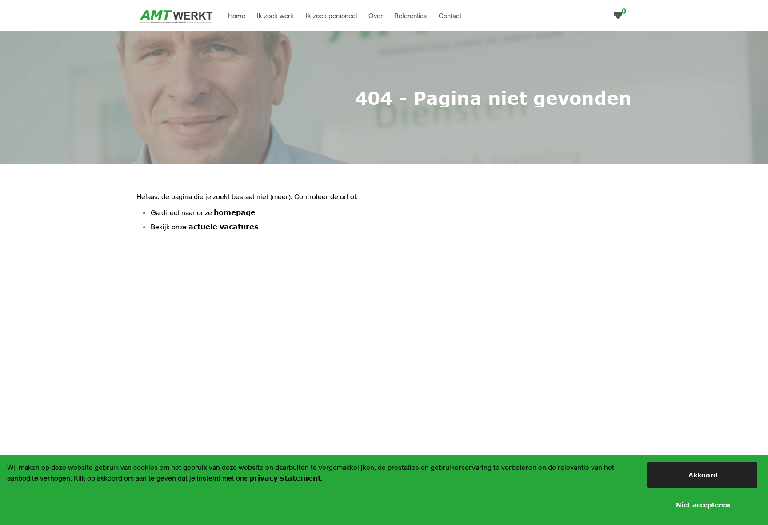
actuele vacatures (223, 227)
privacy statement (285, 478)
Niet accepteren (703, 505)
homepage (235, 212)
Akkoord (703, 475)
